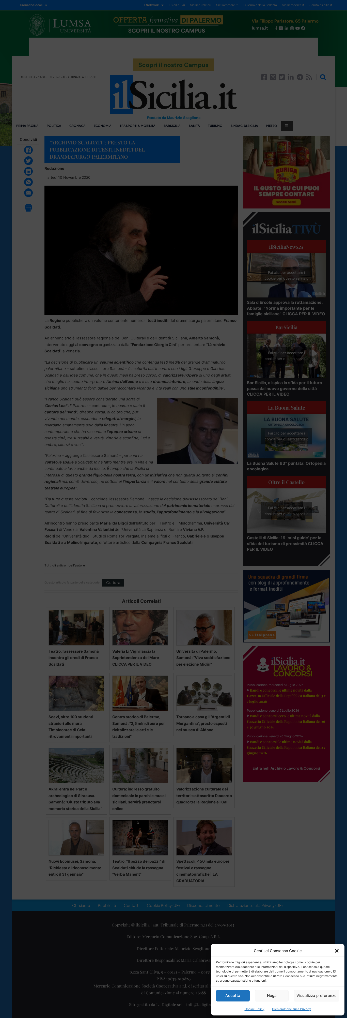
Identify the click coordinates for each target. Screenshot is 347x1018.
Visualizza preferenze (316, 995)
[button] (336, 950)
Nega (272, 995)
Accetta (232, 995)
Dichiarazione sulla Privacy (291, 1009)
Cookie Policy (254, 1009)
